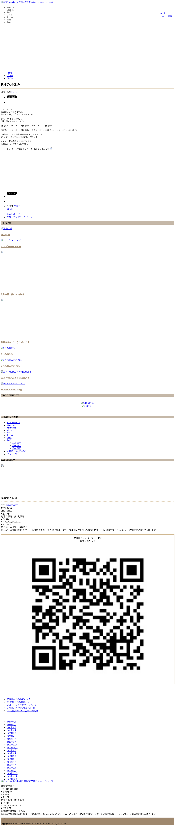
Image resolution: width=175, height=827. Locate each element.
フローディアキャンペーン (20, 216)
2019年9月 (11, 750)
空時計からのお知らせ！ (19, 699)
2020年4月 (11, 736)
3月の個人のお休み (10, 365)
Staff (9, 12)
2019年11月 (12, 745)
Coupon (10, 10)
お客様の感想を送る (16, 451)
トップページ (13, 422)
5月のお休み (7, 353)
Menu (9, 15)
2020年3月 (11, 739)
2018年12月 (12, 773)
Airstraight (11, 428)
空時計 (17, 206)
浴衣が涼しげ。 (14, 213)
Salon (9, 22)
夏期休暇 (5, 234)
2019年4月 (11, 765)
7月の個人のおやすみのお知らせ (22, 710)
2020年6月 (11, 733)
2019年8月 (11, 753)
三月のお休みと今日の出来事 (15, 377)
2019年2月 (11, 768)
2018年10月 (12, 779)
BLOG (14, 92)
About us (10, 7)
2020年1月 (11, 742)
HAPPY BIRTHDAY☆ (11, 389)
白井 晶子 (16, 443)
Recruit (10, 17)
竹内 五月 (16, 445)
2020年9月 (11, 727)
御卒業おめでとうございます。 (16, 342)
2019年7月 (11, 756)
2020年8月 (11, 730)
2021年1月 (11, 724)
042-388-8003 (12, 505)
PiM (8, 433)
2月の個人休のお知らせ (12, 294)
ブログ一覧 (12, 454)
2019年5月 (11, 762)
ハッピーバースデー (11, 246)
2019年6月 (11, 759)
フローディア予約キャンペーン (22, 705)
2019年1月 (11, 770)
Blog (9, 19)
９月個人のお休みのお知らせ (21, 708)
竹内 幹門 (16, 448)
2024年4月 (11, 722)
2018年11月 (12, 776)
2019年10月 (12, 747)
